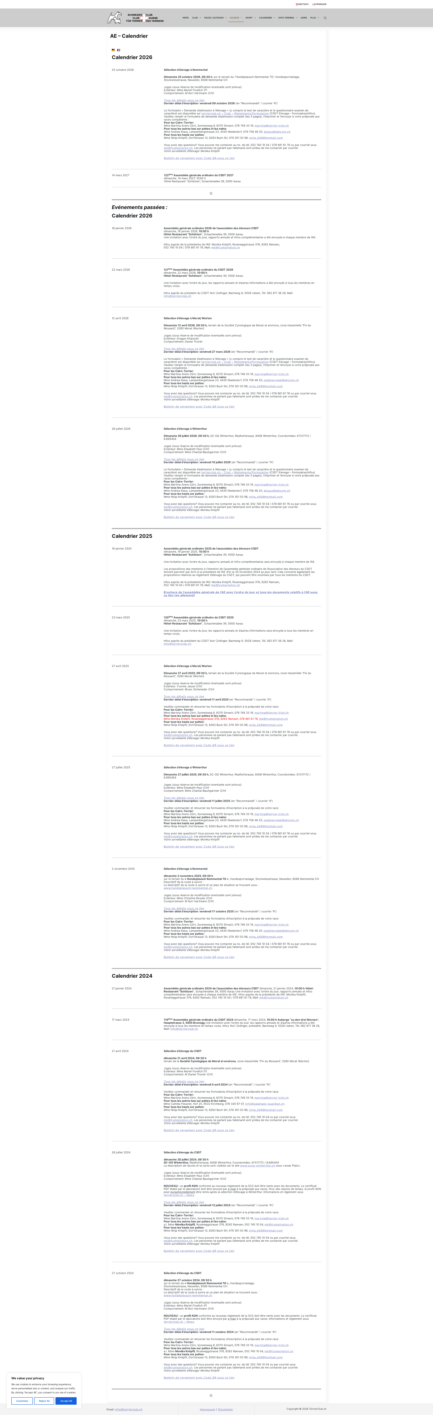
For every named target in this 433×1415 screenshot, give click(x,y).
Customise (22, 1400)
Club (195, 17)
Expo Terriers (286, 17)
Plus (313, 17)
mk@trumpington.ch (178, 148)
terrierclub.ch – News (179, 1195)
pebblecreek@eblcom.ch (281, 380)
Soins (304, 17)
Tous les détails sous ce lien (184, 100)
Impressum (207, 1409)
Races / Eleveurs (214, 17)
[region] (44, 1390)
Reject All (44, 1400)
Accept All (66, 1400)
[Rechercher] (325, 18)
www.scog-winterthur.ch (257, 1165)
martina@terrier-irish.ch (272, 125)
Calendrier (265, 17)
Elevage (234, 17)
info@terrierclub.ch (177, 296)
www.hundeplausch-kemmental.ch (188, 888)
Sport (249, 17)
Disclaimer (225, 1409)
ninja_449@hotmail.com (266, 137)
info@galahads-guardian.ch (264, 1103)
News (186, 17)
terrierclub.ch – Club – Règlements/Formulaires (235, 113)
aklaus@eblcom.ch (277, 131)
